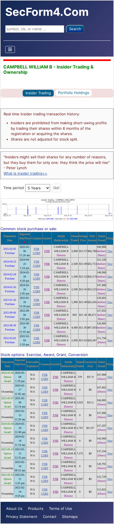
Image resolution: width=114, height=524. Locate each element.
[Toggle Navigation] (10, 49)
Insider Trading (38, 93)
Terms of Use (60, 508)
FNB (47, 251)
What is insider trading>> (25, 173)
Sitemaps (70, 516)
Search (75, 29)
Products (35, 508)
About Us (14, 508)
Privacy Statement (21, 516)
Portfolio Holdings (73, 92)
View (110, 251)
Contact (49, 516)
